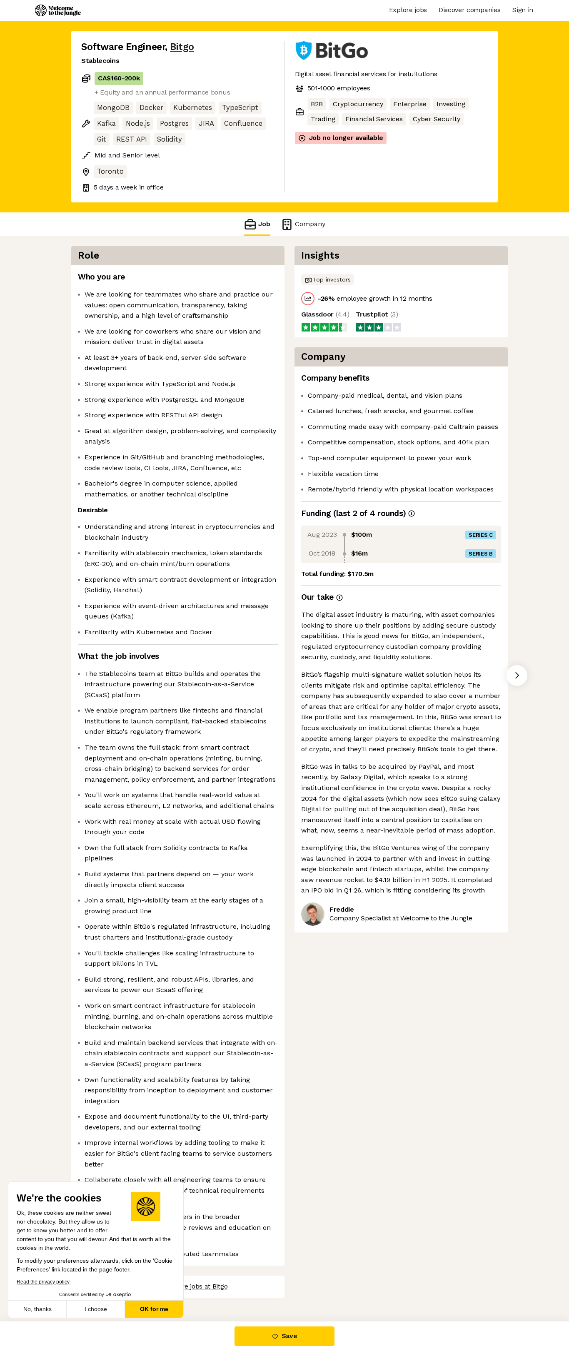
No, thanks (37, 1309)
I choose (96, 1309)
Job (264, 224)
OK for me (154, 1309)
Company (310, 224)
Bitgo (182, 46)
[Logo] (58, 10)
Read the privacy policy (43, 1282)
